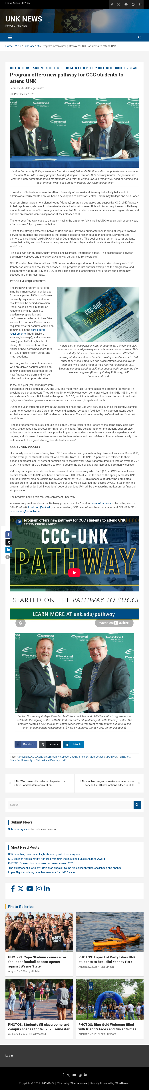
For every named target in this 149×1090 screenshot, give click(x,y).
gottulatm (38, 88)
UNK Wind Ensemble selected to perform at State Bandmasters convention (40, 783)
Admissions (23, 756)
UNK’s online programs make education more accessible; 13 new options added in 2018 (107, 783)
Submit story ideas (19, 829)
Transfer (15, 760)
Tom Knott (124, 756)
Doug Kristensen (79, 756)
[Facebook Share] (8, 534)
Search (137, 805)
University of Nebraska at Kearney (40, 760)
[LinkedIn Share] (8, 550)
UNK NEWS (23, 19)
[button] (7, 557)
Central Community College (53, 756)
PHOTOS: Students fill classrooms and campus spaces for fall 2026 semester (39, 1026)
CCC (33, 756)
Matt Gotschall (98, 756)
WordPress (122, 1083)
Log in (9, 1055)
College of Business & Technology (73, 68)
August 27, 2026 (17, 971)
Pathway (112, 756)
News (133, 68)
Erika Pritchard (37, 1033)
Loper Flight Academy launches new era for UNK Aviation (42, 872)
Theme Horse (79, 1083)
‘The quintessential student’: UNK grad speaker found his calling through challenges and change (65, 868)
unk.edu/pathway (101, 503)
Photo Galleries (21, 907)
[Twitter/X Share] (8, 542)
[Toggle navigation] (10, 37)
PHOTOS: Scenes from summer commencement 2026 (40, 863)
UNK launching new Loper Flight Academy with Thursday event (45, 854)
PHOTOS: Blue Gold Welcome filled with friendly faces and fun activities (107, 1026)
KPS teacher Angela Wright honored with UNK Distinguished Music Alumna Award (56, 858)
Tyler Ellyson (106, 966)
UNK (63, 760)
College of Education (113, 68)
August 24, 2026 (17, 1033)
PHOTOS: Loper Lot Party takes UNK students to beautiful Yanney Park (107, 959)
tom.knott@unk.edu (39, 507)
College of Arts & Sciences (29, 68)
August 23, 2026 (87, 1033)
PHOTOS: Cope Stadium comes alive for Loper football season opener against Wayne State (37, 961)
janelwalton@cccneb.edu (25, 511)
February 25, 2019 (20, 88)
